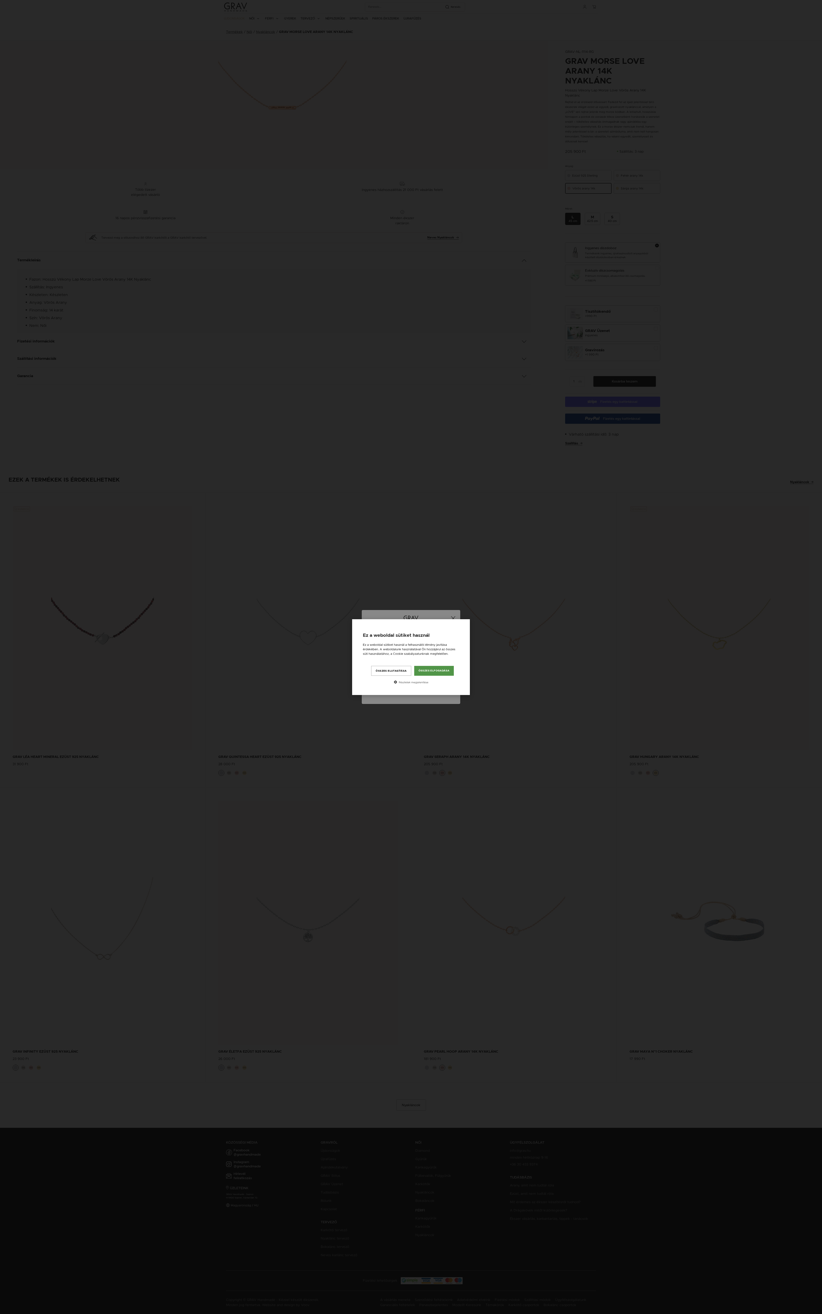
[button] (411, 682)
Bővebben (370, 658)
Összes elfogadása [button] (434, 670)
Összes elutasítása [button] (391, 671)
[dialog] (411, 657)
